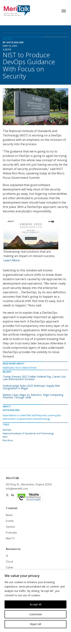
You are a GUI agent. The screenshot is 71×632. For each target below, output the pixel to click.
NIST (5, 436)
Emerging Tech (12, 367)
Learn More (11, 260)
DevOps (7, 429)
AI (7, 555)
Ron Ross (8, 440)
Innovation (29, 367)
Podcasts (11, 532)
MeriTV (10, 538)
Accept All (35, 604)
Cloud (9, 561)
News (9, 515)
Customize (35, 614)
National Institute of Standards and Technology (28, 433)
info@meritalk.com (17, 488)
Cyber (9, 567)
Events (10, 520)
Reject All (35, 624)
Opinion (10, 526)
